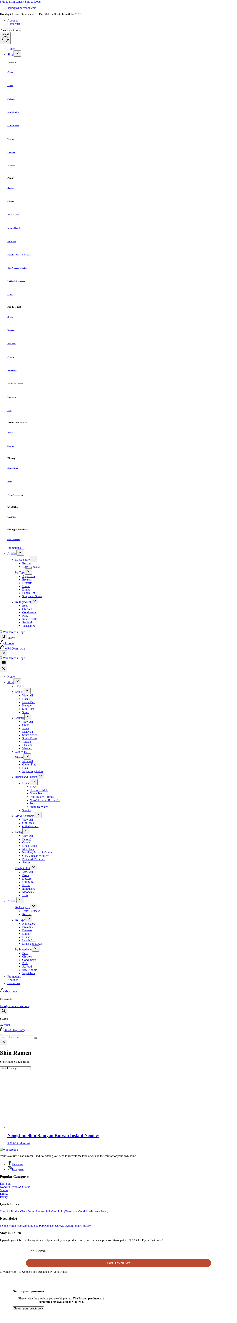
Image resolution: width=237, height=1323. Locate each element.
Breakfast (27, 579)
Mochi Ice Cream (15, 384)
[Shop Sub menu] (17, 53)
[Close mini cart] (3, 653)
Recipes (26, 563)
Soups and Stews (32, 596)
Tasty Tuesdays (31, 566)
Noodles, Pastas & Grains (18, 255)
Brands (19, 691)
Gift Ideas (28, 822)
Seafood (27, 622)
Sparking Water (39, 806)
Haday (26, 698)
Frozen (10, 357)
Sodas (33, 803)
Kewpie (26, 705)
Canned (10, 201)
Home (11, 48)
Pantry (18, 832)
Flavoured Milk (39, 790)
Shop (10, 54)
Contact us (13, 23)
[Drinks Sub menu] (34, 782)
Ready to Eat (22, 868)
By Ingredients (23, 949)
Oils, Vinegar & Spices (17, 268)
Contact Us (51, 1225)
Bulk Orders (28, 1211)
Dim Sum (11, 343)
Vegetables (28, 625)
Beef (25, 605)
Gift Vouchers (13, 539)
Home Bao (28, 702)
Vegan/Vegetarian (15, 495)
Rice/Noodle (29, 619)
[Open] (3, 637)
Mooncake (12, 397)
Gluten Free (12, 468)
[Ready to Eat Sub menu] (33, 867)
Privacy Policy (99, 1211)
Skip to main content (12, 1)
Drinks (10, 433)
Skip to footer (33, 1)
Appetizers (28, 576)
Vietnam (11, 166)
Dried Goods (13, 215)
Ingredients (12, 370)
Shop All (20, 686)
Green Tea (36, 793)
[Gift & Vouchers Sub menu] (37, 815)
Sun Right (28, 708)
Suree (25, 712)
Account (9, 643)
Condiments (29, 612)
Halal (9, 482)
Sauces (10, 295)
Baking (10, 188)
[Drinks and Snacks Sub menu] (40, 776)
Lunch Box (29, 592)
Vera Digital (60, 1271)
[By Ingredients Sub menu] (35, 948)
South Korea (13, 125)
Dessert (10, 330)
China (10, 72)
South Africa (13, 112)
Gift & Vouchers (24, 815)
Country (19, 717)
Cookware (21, 751)
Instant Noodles (14, 228)
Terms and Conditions (78, 1211)
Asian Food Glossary (78, 1225)
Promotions (14, 547)
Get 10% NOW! (118, 1263)
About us (12, 20)
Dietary (19, 757)
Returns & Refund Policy (50, 1211)
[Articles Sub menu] (20, 553)
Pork (25, 615)
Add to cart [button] (23, 1143)
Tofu (9, 410)
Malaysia (11, 99)
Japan (10, 85)
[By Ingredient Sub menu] (34, 601)
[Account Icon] (2, 643)
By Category (22, 559)
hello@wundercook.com (14, 1006)
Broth (10, 317)
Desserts (27, 582)
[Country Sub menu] (28, 717)
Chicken (27, 609)
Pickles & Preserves (16, 281)
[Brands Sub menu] (27, 691)
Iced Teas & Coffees (42, 796)
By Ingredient (23, 602)
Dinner (26, 586)
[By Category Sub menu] (33, 559)
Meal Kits (11, 241)
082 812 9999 (37, 1225)
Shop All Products (10, 1211)
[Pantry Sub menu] (26, 831)
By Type (20, 572)
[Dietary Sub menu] (27, 756)
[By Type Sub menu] (28, 571)
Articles (11, 553)
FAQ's (62, 1225)
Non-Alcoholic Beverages (45, 800)
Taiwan (10, 139)
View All (27, 695)
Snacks (10, 446)
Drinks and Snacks (26, 776)
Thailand (11, 152)
